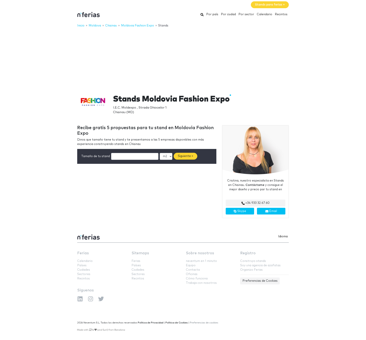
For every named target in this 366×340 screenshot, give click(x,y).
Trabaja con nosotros (201, 283)
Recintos (281, 14)
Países (82, 265)
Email (272, 211)
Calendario (264, 14)
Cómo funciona (197, 278)
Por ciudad (228, 14)
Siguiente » (185, 156)
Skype (241, 211)
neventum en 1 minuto (201, 261)
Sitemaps (140, 253)
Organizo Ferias (251, 269)
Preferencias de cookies (204, 323)
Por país (212, 14)
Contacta (193, 269)
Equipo (191, 265)
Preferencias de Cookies (260, 280)
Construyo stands (253, 261)
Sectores (83, 274)
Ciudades (83, 269)
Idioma (283, 236)
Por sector (246, 14)
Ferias (83, 253)
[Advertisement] (183, 58)
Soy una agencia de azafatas (260, 265)
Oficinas (191, 274)
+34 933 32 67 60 (257, 203)
